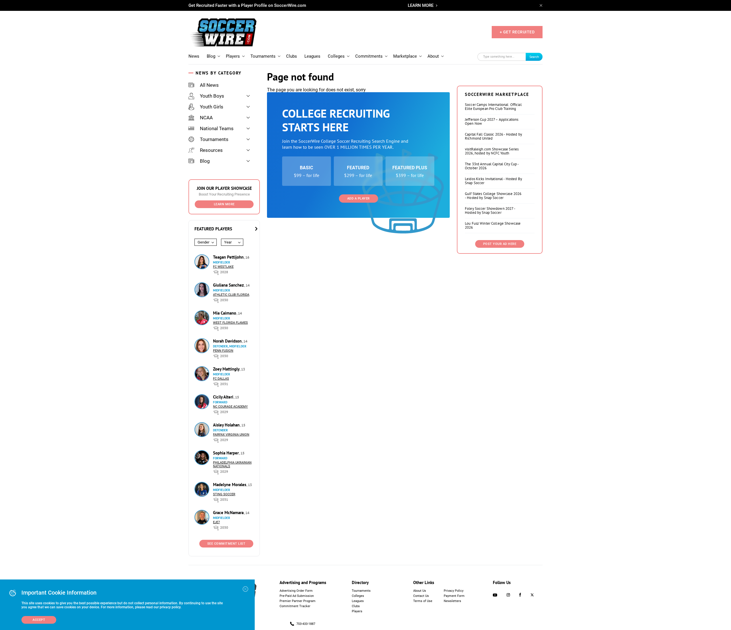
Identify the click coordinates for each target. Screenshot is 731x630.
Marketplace (405, 56)
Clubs (291, 56)
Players (233, 56)
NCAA (206, 117)
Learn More (224, 204)
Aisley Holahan (227, 425)
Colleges (336, 56)
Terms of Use (422, 601)
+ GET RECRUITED (517, 32)
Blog (211, 56)
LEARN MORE (420, 5)
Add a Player (358, 198)
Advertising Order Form (296, 591)
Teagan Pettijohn (229, 257)
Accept (39, 620)
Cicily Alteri (223, 397)
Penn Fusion (223, 351)
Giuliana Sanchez (229, 285)
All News (209, 85)
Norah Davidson (228, 341)
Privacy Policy (453, 591)
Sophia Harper (226, 453)
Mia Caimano (225, 313)
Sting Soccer (224, 494)
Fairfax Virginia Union (231, 434)
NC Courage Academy (230, 406)
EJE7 (216, 522)
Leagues (312, 56)
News (193, 56)
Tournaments (263, 56)
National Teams (217, 128)
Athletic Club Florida (231, 295)
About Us (419, 591)
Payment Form (454, 596)
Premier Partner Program (298, 601)
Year (228, 242)
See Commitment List (226, 544)
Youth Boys (212, 96)
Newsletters (452, 601)
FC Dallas (221, 379)
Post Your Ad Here (500, 244)
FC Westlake (223, 267)
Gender (203, 242)
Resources (211, 150)
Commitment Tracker (295, 606)
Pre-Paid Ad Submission (297, 596)
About (433, 56)
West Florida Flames (230, 323)
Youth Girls (211, 107)
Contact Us (421, 596)
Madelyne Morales (230, 484)
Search (534, 57)
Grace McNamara (229, 512)
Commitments (369, 56)
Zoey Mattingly (226, 369)
